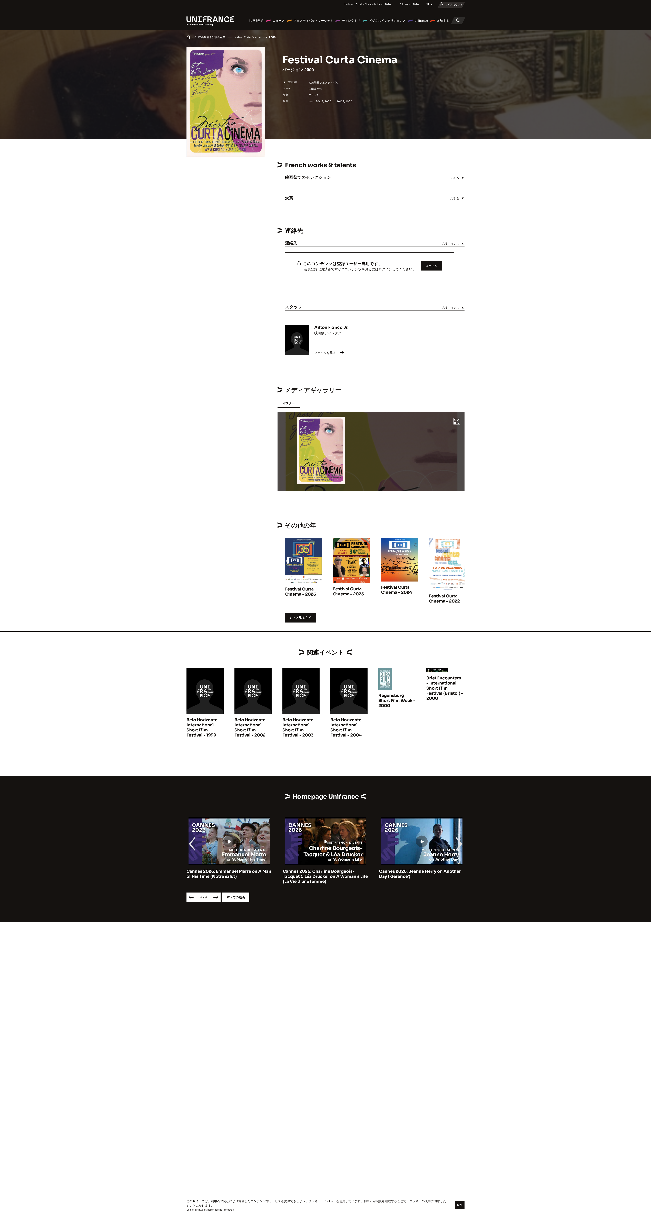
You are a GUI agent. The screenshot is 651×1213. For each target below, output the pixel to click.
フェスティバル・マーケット (313, 21)
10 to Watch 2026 (408, 4)
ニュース (278, 21)
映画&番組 (256, 21)
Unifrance (421, 21)
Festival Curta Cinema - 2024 (396, 590)
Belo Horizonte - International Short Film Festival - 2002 (251, 727)
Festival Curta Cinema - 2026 (300, 592)
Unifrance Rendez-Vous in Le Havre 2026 (367, 4)
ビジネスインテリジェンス (387, 21)
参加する (443, 21)
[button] (456, 422)
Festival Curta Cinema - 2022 (444, 599)
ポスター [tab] (289, 403)
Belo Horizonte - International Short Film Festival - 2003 (299, 727)
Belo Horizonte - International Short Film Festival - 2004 (347, 727)
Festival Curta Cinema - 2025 (348, 591)
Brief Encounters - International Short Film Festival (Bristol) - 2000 (444, 688)
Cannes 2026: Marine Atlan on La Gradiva (421, 871)
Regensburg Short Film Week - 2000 (396, 700)
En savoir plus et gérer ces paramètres (210, 1209)
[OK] (459, 1204)
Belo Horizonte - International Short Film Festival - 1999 (203, 727)
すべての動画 (236, 897)
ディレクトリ (351, 21)
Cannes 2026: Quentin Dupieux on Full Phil (322, 874)
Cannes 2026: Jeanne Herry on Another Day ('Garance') (227, 874)
